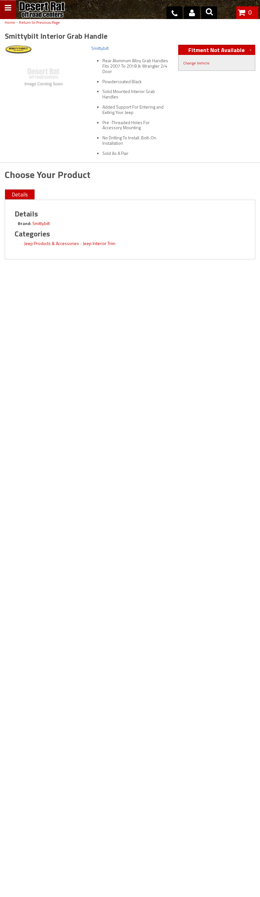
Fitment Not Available (216, 50)
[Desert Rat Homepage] (42, 10)
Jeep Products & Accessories (51, 243)
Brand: (24, 223)
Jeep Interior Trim (99, 243)
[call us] (174, 12)
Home (10, 22)
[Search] (209, 12)
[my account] (192, 12)
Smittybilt (41, 223)
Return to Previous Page (39, 22)
